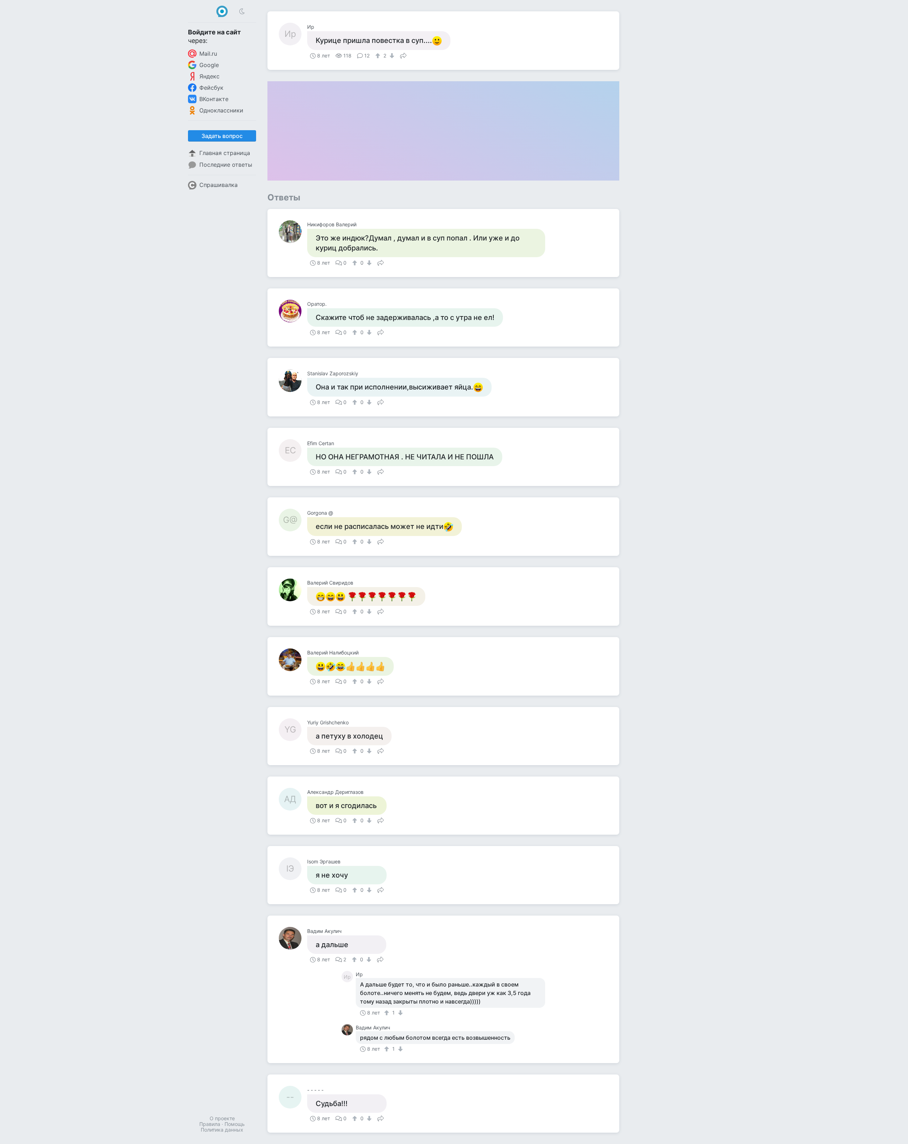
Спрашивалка (218, 184)
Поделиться (403, 55)
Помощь (235, 1124)
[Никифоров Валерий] (293, 231)
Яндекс (209, 76)
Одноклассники (221, 110)
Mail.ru (208, 53)
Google (209, 64)
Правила (209, 1124)
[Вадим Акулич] (293, 938)
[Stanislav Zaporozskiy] (293, 380)
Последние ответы (225, 164)
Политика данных (222, 1130)
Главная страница (224, 152)
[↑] (378, 56)
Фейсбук (211, 87)
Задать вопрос (222, 135)
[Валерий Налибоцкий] (293, 659)
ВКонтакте (213, 99)
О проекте (222, 1118)
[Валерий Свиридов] (293, 590)
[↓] (391, 56)
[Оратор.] (293, 311)
